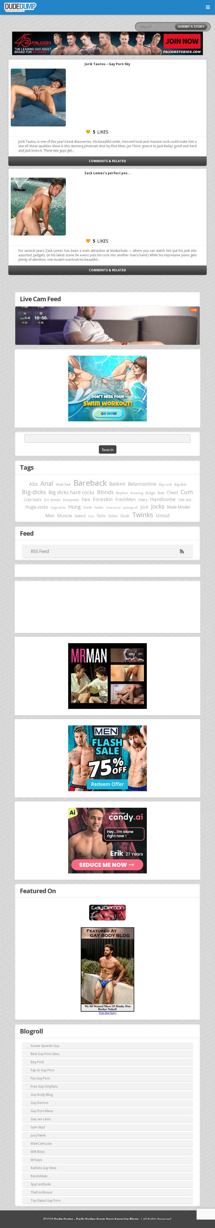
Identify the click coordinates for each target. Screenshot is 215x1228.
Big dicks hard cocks (71, 492)
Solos (113, 515)
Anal (46, 483)
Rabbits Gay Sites (43, 1168)
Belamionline (142, 484)
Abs (33, 483)
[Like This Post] (88, 132)
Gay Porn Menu (42, 1111)
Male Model (178, 507)
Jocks (157, 506)
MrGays (36, 1160)
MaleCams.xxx (41, 1143)
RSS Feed (40, 551)
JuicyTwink (38, 1135)
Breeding (137, 493)
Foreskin (103, 499)
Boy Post (37, 1062)
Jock (144, 507)
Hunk (87, 507)
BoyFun (122, 492)
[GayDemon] (107, 920)
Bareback (90, 483)
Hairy (142, 499)
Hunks (99, 507)
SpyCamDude (41, 1184)
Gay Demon (39, 1103)
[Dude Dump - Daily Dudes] (20, 7)
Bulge (150, 492)
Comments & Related (107, 161)
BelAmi (117, 484)
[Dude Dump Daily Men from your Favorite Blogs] (107, 43)
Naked (80, 515)
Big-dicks (34, 492)
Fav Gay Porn (40, 1078)
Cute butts (32, 499)
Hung (74, 506)
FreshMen (125, 499)
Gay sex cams (41, 1119)
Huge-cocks (36, 507)
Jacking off (130, 507)
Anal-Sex (63, 484)
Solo (101, 516)
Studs (125, 515)
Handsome (163, 499)
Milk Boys (38, 1151)
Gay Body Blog (42, 1094)
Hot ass (184, 499)
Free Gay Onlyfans (44, 1086)
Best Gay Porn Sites (45, 1054)
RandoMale (39, 1176)
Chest (172, 492)
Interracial (113, 507)
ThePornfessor (42, 1192)
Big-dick (180, 484)
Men (50, 516)
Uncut (163, 515)
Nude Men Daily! (107, 1013)
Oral (91, 516)
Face (86, 499)
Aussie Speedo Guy (45, 1045)
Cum (187, 492)
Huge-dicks (58, 507)
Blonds (105, 492)
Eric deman (52, 500)
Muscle (64, 516)
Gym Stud (38, 1127)
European (71, 499)
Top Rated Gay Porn (46, 1200)
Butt (161, 492)
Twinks (142, 514)
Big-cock (165, 484)
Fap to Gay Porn (43, 1070)
